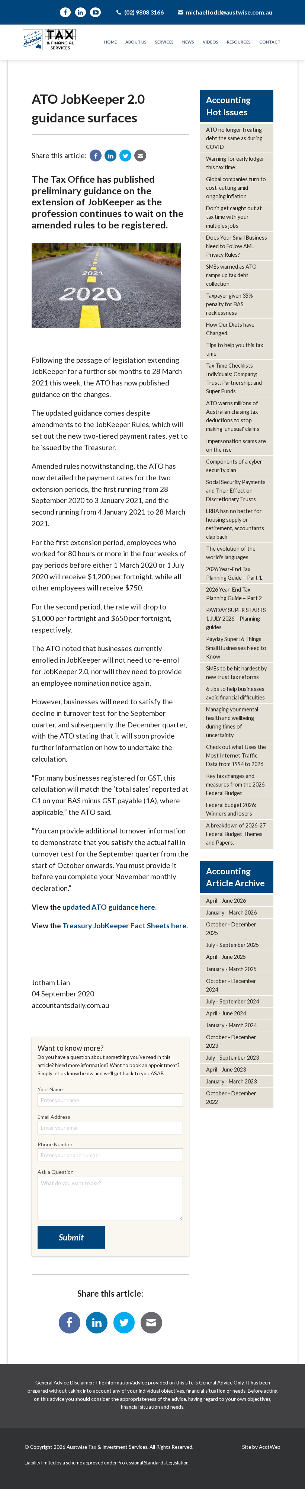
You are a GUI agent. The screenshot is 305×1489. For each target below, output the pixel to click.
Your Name (50, 1089)
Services (164, 41)
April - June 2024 (226, 1013)
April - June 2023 (226, 1069)
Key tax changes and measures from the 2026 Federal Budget (235, 784)
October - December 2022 (231, 1097)
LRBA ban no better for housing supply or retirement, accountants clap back (235, 524)
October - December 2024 (231, 985)
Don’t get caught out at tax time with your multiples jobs (234, 216)
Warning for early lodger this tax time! (235, 163)
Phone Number (55, 1144)
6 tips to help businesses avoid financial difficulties (235, 693)
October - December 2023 (231, 1041)
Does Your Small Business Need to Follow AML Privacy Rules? (236, 246)
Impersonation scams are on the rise (236, 445)
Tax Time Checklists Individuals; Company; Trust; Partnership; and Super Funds (234, 378)
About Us (136, 41)
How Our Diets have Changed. (230, 328)
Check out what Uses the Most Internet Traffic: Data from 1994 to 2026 (236, 755)
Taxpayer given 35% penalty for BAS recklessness (229, 304)
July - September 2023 (232, 1057)
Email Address (54, 1117)
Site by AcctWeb (261, 1447)
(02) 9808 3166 (143, 12)
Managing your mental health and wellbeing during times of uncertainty (232, 722)
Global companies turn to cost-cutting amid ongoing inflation (236, 187)
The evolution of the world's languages (231, 552)
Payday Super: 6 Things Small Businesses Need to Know (236, 647)
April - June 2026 (226, 900)
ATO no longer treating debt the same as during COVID (234, 138)
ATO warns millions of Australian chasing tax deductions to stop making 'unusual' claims (232, 416)
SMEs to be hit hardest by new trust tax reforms (236, 672)
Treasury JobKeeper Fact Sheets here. (125, 925)
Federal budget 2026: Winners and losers (231, 809)
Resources (239, 41)
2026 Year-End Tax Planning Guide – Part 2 (234, 593)
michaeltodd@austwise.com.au (228, 12)
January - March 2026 (231, 912)
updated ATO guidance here (108, 907)
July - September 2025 (232, 945)
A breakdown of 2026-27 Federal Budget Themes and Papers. (236, 834)
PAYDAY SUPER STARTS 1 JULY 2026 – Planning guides (236, 618)
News (188, 41)
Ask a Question (56, 1172)
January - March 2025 (231, 969)
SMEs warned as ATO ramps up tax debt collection (231, 275)
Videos (210, 41)
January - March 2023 (231, 1081)
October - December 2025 (231, 928)
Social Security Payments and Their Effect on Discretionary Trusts (236, 490)
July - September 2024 (232, 1001)
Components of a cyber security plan (234, 465)
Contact (269, 41)
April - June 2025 (226, 957)
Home (110, 41)
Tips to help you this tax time (234, 349)
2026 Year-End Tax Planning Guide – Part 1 (234, 573)
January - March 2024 (231, 1025)
